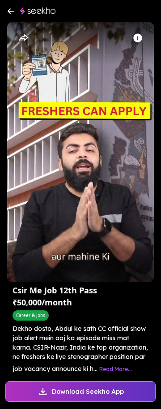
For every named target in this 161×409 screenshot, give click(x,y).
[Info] (138, 38)
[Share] (23, 38)
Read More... (115, 369)
